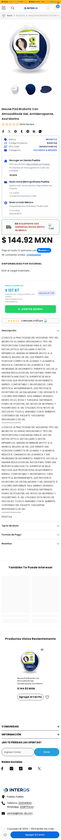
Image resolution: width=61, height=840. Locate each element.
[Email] (34, 131)
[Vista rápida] (42, 649)
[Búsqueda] (13, 8)
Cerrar (58, 3)
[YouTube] (30, 768)
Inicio (9, 15)
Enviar (47, 752)
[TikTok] (20, 768)
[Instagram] (11, 768)
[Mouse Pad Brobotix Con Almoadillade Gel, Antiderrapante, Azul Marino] (30, 661)
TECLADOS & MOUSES (45, 150)
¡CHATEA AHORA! (32, 309)
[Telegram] (27, 131)
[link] (5, 834)
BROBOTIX (51, 139)
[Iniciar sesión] (48, 8)
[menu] (4, 8)
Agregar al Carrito (35, 834)
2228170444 (27, 807)
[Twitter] (9, 131)
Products (20, 15)
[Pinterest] (15, 131)
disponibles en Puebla (38, 164)
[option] (30, 48)
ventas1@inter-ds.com (20, 813)
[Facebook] (3, 131)
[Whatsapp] (40, 131)
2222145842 (25, 803)
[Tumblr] (21, 131)
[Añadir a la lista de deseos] (47, 697)
